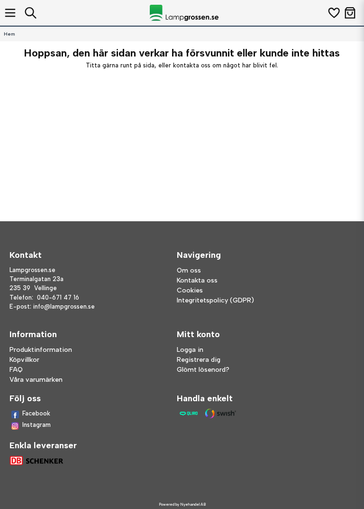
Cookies (190, 290)
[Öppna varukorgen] (350, 12)
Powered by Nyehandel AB (182, 504)
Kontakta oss (197, 280)
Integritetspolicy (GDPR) (215, 300)
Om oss (189, 270)
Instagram (36, 424)
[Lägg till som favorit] (333, 12)
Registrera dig (198, 360)
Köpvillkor (24, 360)
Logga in (190, 350)
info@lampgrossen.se (64, 306)
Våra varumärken (36, 380)
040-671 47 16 (58, 297)
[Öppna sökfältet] (30, 12)
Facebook (36, 413)
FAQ (16, 370)
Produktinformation (40, 350)
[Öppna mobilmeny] (10, 13)
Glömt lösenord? (203, 370)
